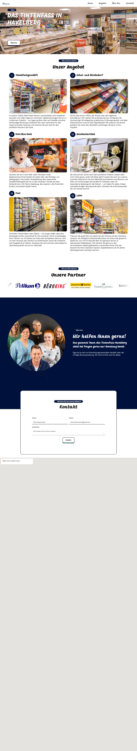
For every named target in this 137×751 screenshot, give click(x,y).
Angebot (102, 3)
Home (90, 3)
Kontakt (130, 3)
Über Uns (116, 3)
